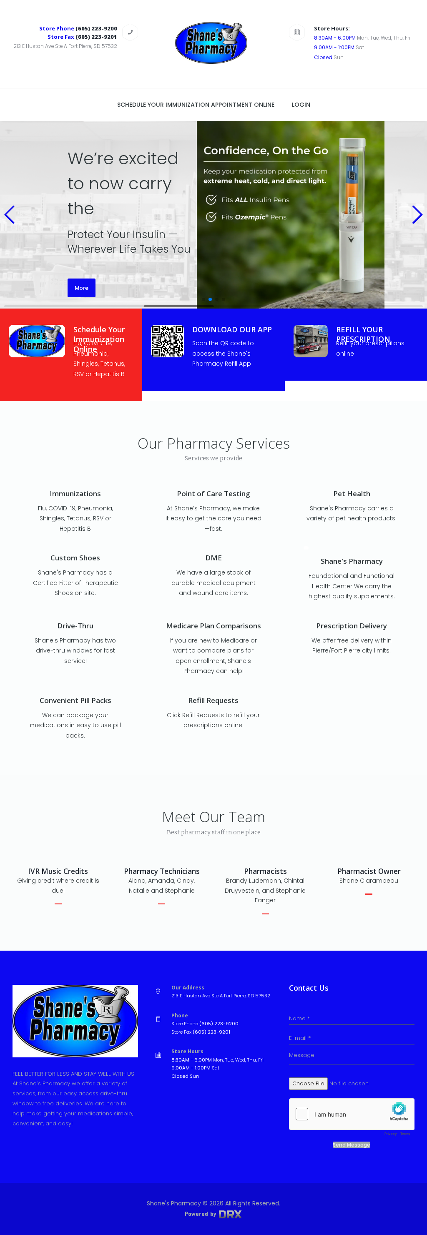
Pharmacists (265, 871)
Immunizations (75, 493)
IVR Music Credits (58, 871)
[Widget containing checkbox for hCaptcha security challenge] (351, 1119)
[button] (9, 215)
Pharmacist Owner (369, 871)
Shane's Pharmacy (352, 561)
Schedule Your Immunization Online (99, 339)
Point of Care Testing (213, 493)
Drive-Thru (75, 625)
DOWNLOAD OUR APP (232, 329)
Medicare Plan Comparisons (213, 625)
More (81, 288)
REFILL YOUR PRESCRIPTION (363, 334)
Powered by (201, 1213)
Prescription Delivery (351, 625)
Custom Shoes (75, 557)
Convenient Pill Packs (75, 700)
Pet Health (351, 493)
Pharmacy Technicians (162, 871)
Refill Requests (213, 700)
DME (213, 557)
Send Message (351, 1145)
